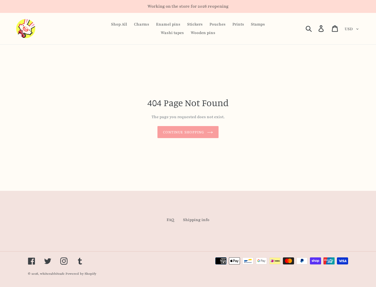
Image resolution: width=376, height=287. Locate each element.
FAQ (170, 220)
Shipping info (196, 220)
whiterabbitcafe (52, 273)
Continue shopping (183, 132)
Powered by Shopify (81, 273)
